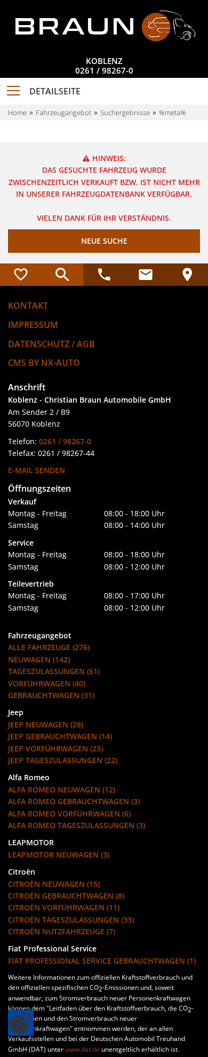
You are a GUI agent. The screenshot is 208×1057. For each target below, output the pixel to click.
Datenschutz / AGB (51, 344)
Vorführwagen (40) (46, 683)
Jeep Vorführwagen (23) (55, 748)
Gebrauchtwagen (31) (51, 695)
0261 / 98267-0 (104, 70)
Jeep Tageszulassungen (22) (62, 760)
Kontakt (28, 305)
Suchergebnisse (125, 112)
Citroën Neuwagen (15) (54, 884)
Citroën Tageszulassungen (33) (71, 920)
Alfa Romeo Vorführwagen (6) (69, 813)
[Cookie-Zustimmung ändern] (21, 1023)
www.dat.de (82, 1049)
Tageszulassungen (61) (54, 671)
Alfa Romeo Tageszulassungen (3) (76, 825)
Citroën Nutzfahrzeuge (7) (61, 931)
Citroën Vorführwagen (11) (63, 907)
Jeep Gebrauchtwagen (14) (60, 736)
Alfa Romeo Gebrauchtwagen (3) (74, 801)
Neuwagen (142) (39, 659)
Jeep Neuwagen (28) (45, 724)
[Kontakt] (145, 274)
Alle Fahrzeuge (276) (49, 647)
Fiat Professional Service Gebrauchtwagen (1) (102, 961)
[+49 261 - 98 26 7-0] (104, 274)
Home (17, 112)
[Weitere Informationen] (104, 26)
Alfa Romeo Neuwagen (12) (61, 789)
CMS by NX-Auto (44, 363)
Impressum (33, 325)
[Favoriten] (21, 274)
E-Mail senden (36, 470)
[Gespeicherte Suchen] (62, 274)
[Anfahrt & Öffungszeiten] (187, 274)
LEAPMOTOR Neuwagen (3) (58, 855)
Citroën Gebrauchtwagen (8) (66, 896)
